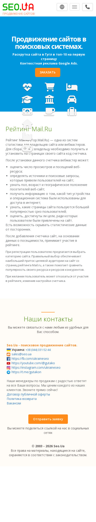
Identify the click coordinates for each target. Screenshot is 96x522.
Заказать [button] (48, 72)
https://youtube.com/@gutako (33, 363)
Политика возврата (22, 399)
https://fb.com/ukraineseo (30, 358)
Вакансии (14, 403)
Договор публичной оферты (28, 394)
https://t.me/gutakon (26, 372)
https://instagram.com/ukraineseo (36, 367)
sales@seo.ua (21, 354)
